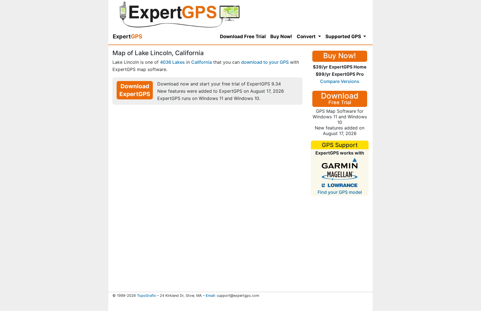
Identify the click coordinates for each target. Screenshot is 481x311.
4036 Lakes (172, 62)
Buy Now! (281, 36)
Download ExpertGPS (134, 90)
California (201, 62)
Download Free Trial (243, 36)
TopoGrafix (146, 295)
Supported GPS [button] (343, 36)
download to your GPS (265, 62)
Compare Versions (339, 81)
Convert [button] (307, 36)
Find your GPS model (340, 192)
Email (210, 295)
